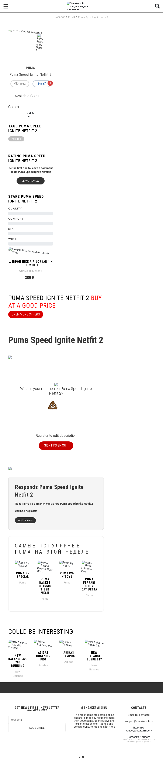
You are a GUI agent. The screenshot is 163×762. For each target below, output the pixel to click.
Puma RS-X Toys (67, 575)
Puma (71, 17)
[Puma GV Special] (23, 564)
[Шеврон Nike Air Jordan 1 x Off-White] (30, 253)
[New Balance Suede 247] (94, 644)
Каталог (60, 17)
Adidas (43, 665)
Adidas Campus (69, 654)
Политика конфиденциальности (139, 729)
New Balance (18, 673)
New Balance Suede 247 (94, 656)
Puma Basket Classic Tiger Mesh (45, 586)
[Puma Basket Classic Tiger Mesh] (45, 567)
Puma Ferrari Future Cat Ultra (89, 584)
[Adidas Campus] (68, 644)
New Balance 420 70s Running (17, 660)
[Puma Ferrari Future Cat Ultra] (89, 567)
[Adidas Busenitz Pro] (43, 644)
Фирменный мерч (30, 270)
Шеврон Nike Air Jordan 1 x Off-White (31, 263)
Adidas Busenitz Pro (43, 656)
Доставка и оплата (138, 736)
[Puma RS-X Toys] (67, 564)
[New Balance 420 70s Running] (17, 645)
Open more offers (25, 314)
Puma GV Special (23, 575)
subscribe (37, 727)
